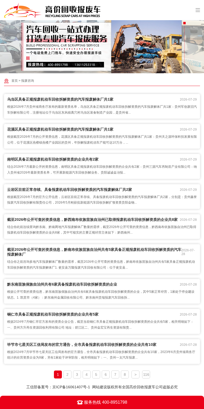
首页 (14, 81)
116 (146, 374)
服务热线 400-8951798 (105, 402)
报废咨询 (27, 81)
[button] (99, 69)
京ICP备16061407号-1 (71, 387)
